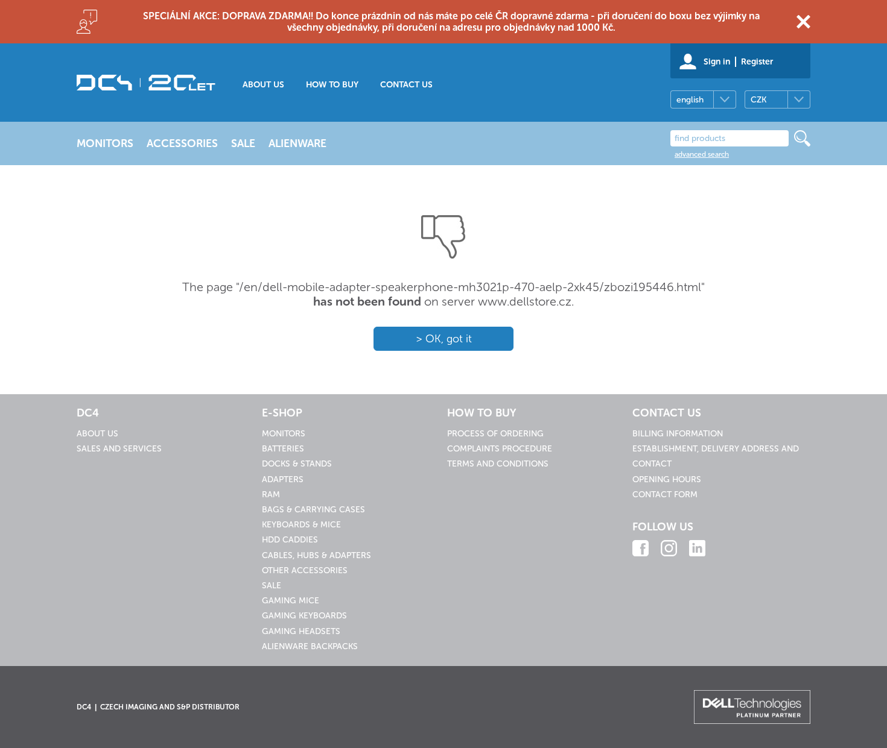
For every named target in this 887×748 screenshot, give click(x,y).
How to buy (332, 85)
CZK (758, 100)
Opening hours (666, 479)
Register (757, 62)
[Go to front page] (146, 82)
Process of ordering (495, 434)
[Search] (802, 138)
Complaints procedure (499, 449)
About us (263, 85)
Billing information (677, 434)
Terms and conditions (497, 464)
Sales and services (119, 449)
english (690, 100)
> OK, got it (444, 338)
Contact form (665, 494)
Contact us (406, 85)
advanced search (702, 154)
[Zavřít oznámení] (803, 22)
